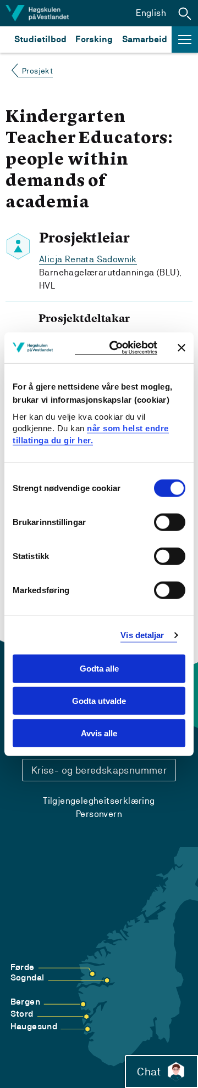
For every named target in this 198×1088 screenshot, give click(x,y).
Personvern (99, 814)
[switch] (169, 522)
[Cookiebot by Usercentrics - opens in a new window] (116, 347)
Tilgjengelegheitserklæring (99, 801)
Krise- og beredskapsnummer (99, 770)
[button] (185, 13)
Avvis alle (99, 733)
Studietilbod (40, 39)
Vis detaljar (142, 635)
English (151, 13)
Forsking (94, 39)
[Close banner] (181, 347)
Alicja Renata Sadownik (88, 259)
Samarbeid (144, 39)
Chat (149, 1071)
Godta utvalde (99, 701)
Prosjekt (37, 70)
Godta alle (99, 668)
